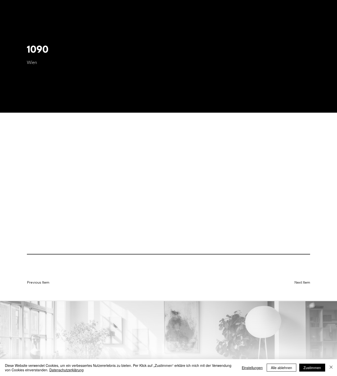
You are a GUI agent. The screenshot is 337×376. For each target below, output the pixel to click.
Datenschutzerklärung (66, 369)
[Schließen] (331, 367)
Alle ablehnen (281, 367)
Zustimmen (312, 367)
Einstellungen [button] (252, 367)
